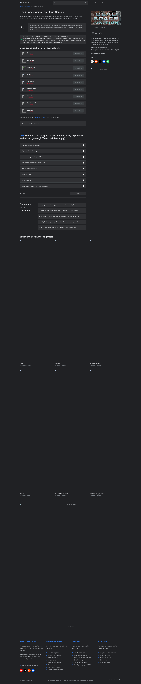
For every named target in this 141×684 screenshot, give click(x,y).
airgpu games (52, 660)
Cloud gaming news (80, 660)
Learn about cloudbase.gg (29, 665)
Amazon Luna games (54, 662)
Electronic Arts (102, 47)
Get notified (78, 54)
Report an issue (105, 655)
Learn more (113, 3)
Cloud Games (27, 6)
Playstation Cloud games (55, 669)
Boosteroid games (53, 653)
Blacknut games (53, 665)
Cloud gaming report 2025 (82, 665)
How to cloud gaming (80, 653)
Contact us (103, 660)
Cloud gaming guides (80, 662)
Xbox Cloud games (54, 667)
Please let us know (39, 117)
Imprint (110, 679)
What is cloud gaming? (81, 655)
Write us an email (105, 662)
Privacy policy (117, 679)
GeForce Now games (54, 655)
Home (21, 6)
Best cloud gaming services (82, 657)
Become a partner (105, 657)
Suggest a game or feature (108, 653)
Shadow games (53, 657)
